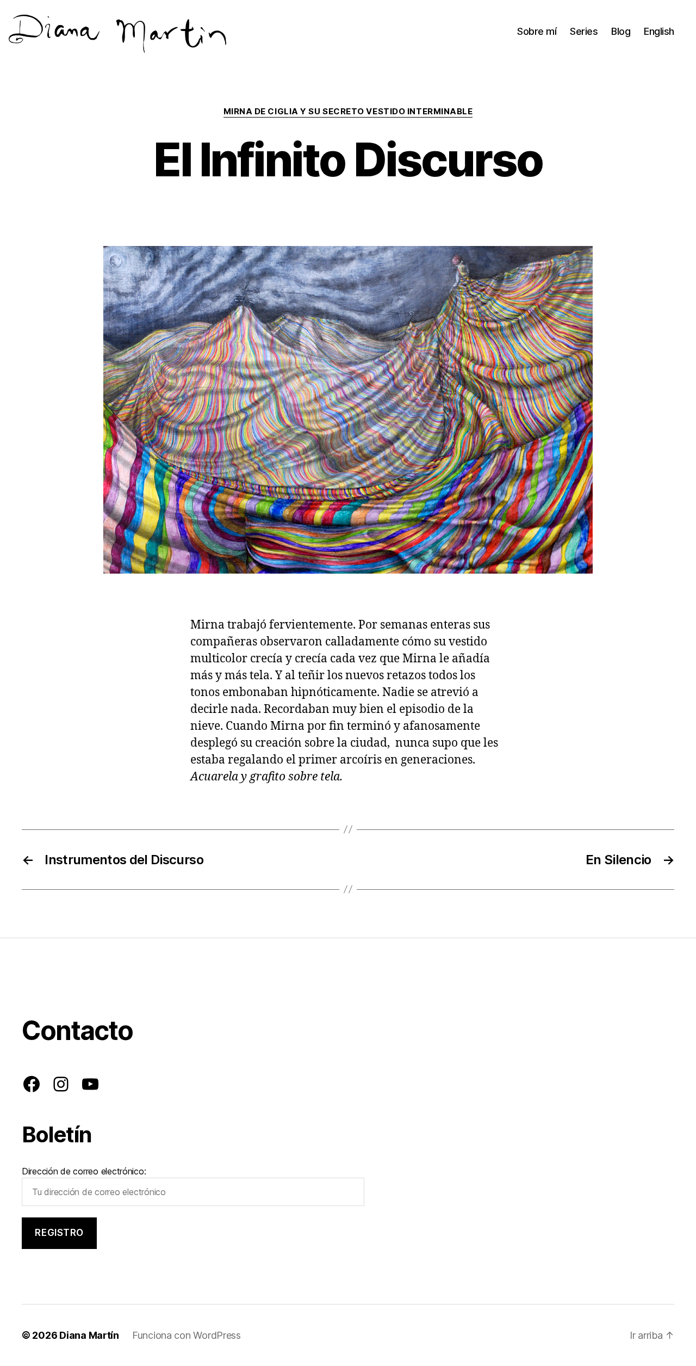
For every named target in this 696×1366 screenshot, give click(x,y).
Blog (620, 31)
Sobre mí (536, 31)
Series (584, 31)
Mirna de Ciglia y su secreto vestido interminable (348, 111)
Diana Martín (89, 1335)
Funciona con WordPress (186, 1335)
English (659, 31)
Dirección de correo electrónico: (84, 1171)
